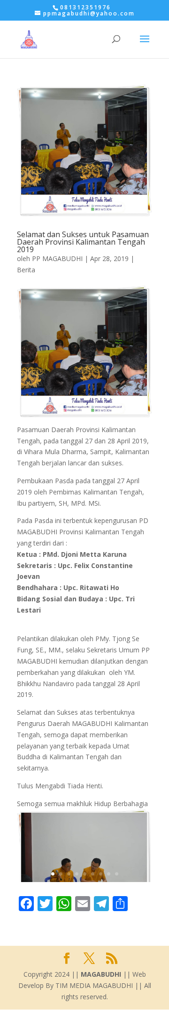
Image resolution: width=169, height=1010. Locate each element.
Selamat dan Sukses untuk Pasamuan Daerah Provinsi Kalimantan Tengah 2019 (83, 241)
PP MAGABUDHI (57, 258)
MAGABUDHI (101, 974)
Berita (26, 269)
